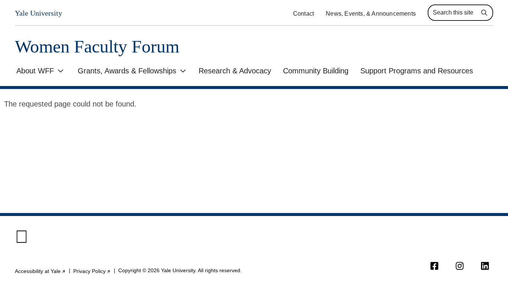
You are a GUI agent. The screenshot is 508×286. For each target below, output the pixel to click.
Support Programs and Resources (416, 71)
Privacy (92, 271)
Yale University (38, 13)
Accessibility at (40, 271)
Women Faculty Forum (97, 47)
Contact (303, 13)
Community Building (315, 71)
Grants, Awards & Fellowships (127, 71)
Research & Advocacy (235, 71)
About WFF (35, 71)
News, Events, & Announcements (371, 13)
